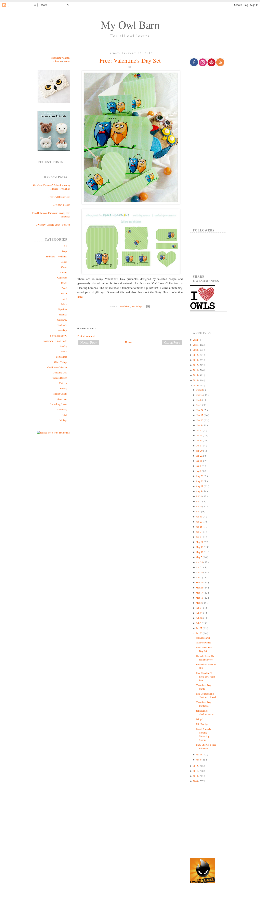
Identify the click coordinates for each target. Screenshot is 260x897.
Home (128, 342)
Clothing (63, 272)
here (80, 297)
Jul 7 (198, 511)
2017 (195, 365)
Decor (64, 293)
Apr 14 (199, 572)
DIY (65, 298)
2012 (195, 765)
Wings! (199, 719)
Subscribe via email (60, 57)
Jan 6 (199, 759)
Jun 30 (199, 516)
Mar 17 (200, 592)
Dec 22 (199, 389)
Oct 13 (199, 440)
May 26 (200, 541)
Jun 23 (199, 521)
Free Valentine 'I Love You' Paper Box (205, 676)
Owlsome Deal (60, 372)
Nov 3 (199, 425)
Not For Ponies (203, 642)
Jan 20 (199, 633)
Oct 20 (199, 435)
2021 (195, 344)
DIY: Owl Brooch (61, 204)
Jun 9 (199, 531)
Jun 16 (199, 526)
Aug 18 (200, 481)
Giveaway (62, 319)
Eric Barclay (202, 724)
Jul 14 (199, 506)
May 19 (200, 547)
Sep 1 (199, 470)
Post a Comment (86, 336)
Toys (64, 414)
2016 (195, 370)
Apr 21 (199, 567)
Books (64, 261)
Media (64, 351)
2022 (195, 339)
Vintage (63, 420)
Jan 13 (199, 754)
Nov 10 (200, 420)
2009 (195, 781)
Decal (64, 288)
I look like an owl (58, 335)
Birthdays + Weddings (56, 256)
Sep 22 (199, 455)
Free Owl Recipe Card (59, 196)
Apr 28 (199, 562)
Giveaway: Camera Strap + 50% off (53, 224)
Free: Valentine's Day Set (130, 60)
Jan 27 (199, 628)
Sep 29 (199, 450)
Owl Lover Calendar (57, 367)
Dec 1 (199, 405)
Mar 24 (200, 587)
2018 (195, 359)
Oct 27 (199, 430)
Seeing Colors (60, 393)
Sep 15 (199, 460)
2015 (195, 375)
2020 (195, 349)
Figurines (62, 309)
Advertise (57, 61)
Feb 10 (199, 618)
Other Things (60, 362)
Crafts (64, 282)
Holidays (62, 330)
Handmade (62, 325)
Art (65, 245)
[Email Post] (147, 306)
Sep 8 (199, 465)
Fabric (64, 303)
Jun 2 (199, 536)
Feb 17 (199, 612)
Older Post (172, 342)
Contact (66, 61)
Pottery (63, 388)
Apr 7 (199, 577)
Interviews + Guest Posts (55, 340)
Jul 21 (199, 501)
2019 (195, 354)
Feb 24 (199, 607)
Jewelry (63, 346)
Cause (64, 267)
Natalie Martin (203, 637)
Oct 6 (199, 445)
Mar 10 (200, 597)
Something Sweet (58, 404)
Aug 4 (199, 491)
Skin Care (62, 398)
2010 (195, 776)
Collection (62, 277)
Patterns (63, 383)
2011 (195, 770)
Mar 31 (200, 582)
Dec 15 (199, 394)
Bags (64, 251)
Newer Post (88, 342)
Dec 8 (199, 399)
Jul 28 (199, 496)
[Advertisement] (130, 362)
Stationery (62, 409)
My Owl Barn (130, 24)
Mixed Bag (61, 356)
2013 (195, 385)
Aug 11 (200, 486)
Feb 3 (199, 623)
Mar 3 (199, 602)
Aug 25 (200, 476)
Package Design (59, 377)
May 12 (200, 552)
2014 (195, 380)
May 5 (199, 557)
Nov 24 (200, 410)
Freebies (63, 314)
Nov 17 (200, 415)
